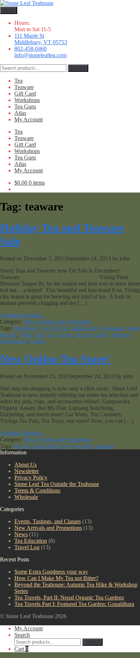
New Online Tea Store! (55, 358)
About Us (25, 465)
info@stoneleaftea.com (40, 55)
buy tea (22, 446)
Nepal (26, 335)
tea (50, 335)
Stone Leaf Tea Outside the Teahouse (56, 484)
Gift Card (25, 94)
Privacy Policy (30, 477)
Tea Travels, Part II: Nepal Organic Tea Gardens (69, 597)
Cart (21, 649)
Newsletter (26, 471)
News (21, 534)
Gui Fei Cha (54, 328)
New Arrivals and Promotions (57, 322)
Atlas (20, 113)
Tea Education (30, 541)
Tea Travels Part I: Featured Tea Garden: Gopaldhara (74, 604)
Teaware (24, 87)
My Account (28, 119)
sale (40, 335)
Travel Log (26, 547)
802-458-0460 (30, 49)
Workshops (27, 100)
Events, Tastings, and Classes (47, 521)
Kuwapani (113, 328)
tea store (84, 446)
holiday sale (84, 328)
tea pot (82, 335)
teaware (121, 335)
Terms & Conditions (37, 490)
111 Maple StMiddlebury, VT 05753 (40, 39)
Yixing (37, 341)
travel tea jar (13, 341)
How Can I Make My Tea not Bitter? (56, 578)
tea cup (64, 335)
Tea (18, 81)
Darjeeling (25, 328)
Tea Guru (25, 106)
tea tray (101, 335)
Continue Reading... (23, 315)
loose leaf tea (47, 446)
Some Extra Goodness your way (51, 572)
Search (78, 68)
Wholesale (26, 497)
